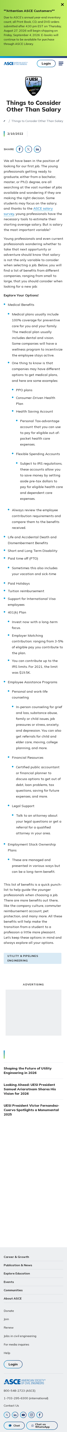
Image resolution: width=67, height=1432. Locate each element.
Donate (9, 1311)
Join (6, 1319)
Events (9, 1282)
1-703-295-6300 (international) (26, 1398)
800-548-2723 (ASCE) (20, 1390)
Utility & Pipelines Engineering (22, 958)
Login (46, 63)
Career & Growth (16, 1257)
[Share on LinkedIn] (37, 149)
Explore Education (17, 1273)
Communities (13, 1290)
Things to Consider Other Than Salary (37, 121)
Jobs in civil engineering (20, 1336)
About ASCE (13, 1298)
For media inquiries (16, 1344)
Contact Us (11, 1405)
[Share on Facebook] (19, 149)
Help (7, 1353)
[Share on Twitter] (28, 149)
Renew (9, 1327)
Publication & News (18, 1265)
